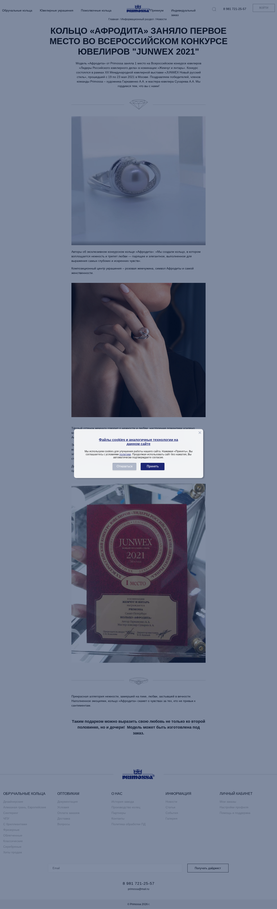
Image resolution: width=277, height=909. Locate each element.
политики (125, 454)
